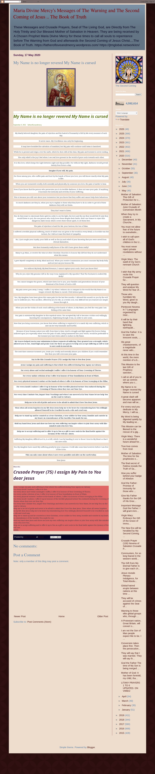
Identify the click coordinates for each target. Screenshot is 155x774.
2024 (122, 138)
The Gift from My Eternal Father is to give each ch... (130, 566)
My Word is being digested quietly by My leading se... (131, 419)
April (124, 696)
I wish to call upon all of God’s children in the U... (131, 239)
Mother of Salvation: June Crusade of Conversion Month (131, 207)
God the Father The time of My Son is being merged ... (131, 666)
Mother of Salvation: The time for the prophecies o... (131, 456)
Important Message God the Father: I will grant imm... (131, 508)
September (128, 173)
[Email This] (51, 537)
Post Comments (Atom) (39, 622)
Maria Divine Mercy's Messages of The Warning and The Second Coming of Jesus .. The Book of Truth (76, 13)
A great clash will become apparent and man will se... (131, 400)
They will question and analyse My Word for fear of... (131, 287)
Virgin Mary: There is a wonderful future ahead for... (131, 439)
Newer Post (20, 616)
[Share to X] (55, 537)
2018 (122, 719)
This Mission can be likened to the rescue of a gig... (131, 429)
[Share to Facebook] (58, 537)
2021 (122, 151)
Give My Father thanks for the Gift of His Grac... (131, 498)
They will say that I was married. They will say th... (131, 656)
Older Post (102, 616)
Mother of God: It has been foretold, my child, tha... (131, 676)
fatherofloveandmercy (35, 125)
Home (62, 616)
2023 (122, 142)
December (127, 159)
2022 (122, 147)
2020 (122, 155)
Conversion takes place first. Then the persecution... (130, 646)
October (126, 168)
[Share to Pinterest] (60, 537)
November (127, 164)
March (125, 701)
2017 (122, 724)
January (126, 709)
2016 (122, 728)
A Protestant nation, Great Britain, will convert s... (131, 623)
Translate (124, 119)
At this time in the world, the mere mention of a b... (130, 357)
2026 (122, 129)
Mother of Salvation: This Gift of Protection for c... (131, 197)
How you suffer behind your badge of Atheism (131, 476)
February (127, 705)
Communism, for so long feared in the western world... (131, 556)
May (124, 190)
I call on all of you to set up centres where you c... (131, 380)
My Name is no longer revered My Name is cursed (60, 116)
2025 (122, 133)
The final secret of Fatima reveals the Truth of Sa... (131, 466)
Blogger (91, 747)
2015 (122, 733)
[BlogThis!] (53, 537)
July (124, 181)
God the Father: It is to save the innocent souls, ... (131, 335)
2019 (122, 715)
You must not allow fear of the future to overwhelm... (130, 230)
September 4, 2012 (19, 125)
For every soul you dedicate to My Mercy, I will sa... (130, 409)
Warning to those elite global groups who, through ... (131, 613)
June (124, 186)
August (126, 177)
